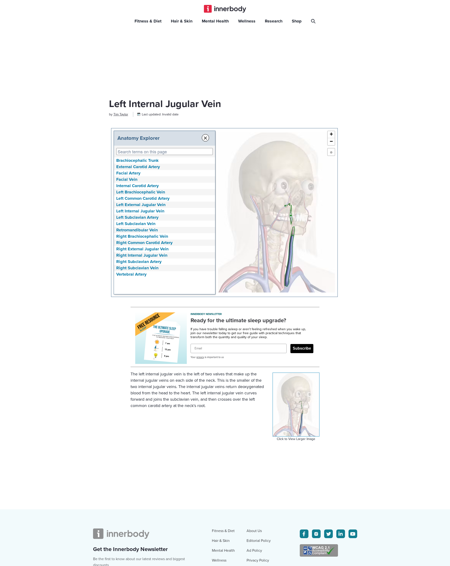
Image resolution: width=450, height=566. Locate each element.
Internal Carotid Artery (137, 185)
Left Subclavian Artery (137, 217)
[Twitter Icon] (328, 533)
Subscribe (302, 348)
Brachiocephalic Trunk (137, 160)
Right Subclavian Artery (138, 261)
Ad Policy (254, 550)
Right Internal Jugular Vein (141, 255)
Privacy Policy (258, 560)
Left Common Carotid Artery (142, 198)
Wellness (219, 560)
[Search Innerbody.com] (314, 21)
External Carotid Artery (138, 166)
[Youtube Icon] (353, 533)
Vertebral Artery (131, 274)
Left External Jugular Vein (140, 204)
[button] (331, 134)
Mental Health (223, 550)
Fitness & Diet (223, 531)
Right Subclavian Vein (137, 267)
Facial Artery (128, 173)
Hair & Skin (221, 540)
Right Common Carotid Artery (144, 242)
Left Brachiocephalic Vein (140, 192)
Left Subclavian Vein (135, 223)
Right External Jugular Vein (142, 249)
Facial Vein (126, 179)
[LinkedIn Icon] (340, 533)
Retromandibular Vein (137, 230)
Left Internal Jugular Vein (140, 211)
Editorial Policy (259, 540)
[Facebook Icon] (304, 533)
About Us (254, 531)
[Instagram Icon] (316, 533)
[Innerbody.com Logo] (225, 9)
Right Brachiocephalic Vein (142, 236)
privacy (200, 357)
